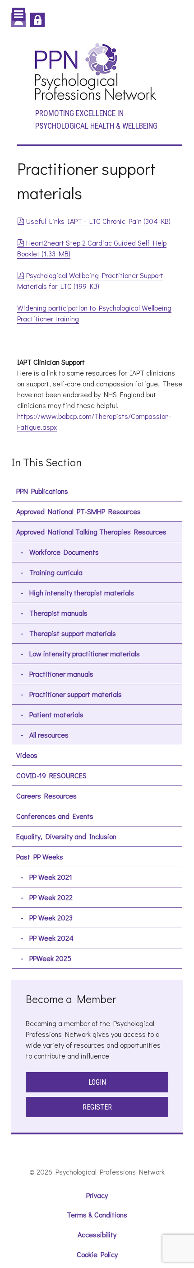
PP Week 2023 (51, 917)
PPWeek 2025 (50, 958)
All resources (49, 734)
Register (97, 1107)
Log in (37, 20)
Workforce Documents (64, 552)
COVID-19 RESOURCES (51, 775)
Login (97, 1082)
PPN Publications (42, 491)
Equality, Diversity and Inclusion (66, 836)
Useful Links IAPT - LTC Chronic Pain (98, 221)
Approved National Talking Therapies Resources (91, 531)
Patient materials (56, 714)
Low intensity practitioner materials (84, 653)
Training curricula (56, 572)
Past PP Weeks (39, 856)
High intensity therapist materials (81, 592)
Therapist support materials (72, 633)
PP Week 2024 (51, 938)
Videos (26, 755)
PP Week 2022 (51, 897)
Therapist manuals (58, 613)
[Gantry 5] (95, 71)
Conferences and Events (54, 816)
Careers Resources (46, 795)
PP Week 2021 (50, 877)
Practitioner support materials (75, 694)
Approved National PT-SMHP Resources (78, 511)
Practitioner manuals (61, 673)
